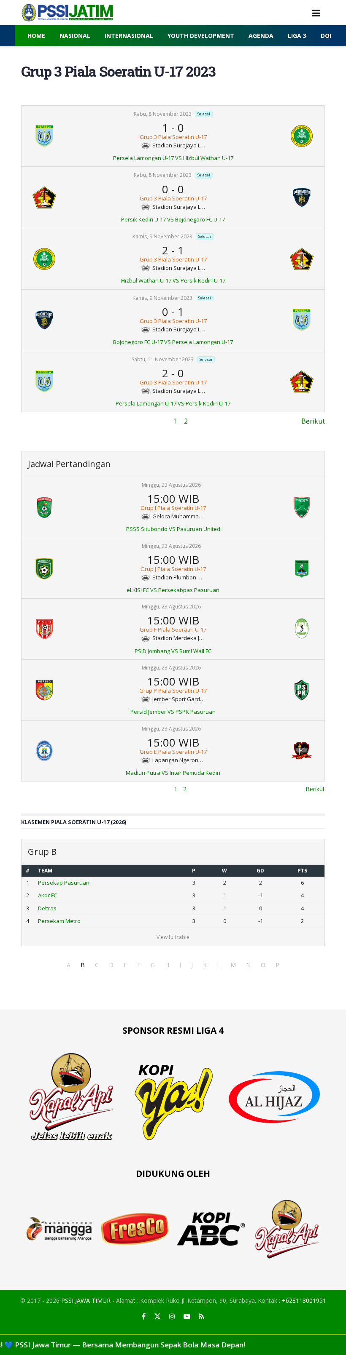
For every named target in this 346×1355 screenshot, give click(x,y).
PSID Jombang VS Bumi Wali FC (173, 651)
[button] (69, 965)
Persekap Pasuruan (63, 882)
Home (36, 36)
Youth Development (201, 36)
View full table (173, 937)
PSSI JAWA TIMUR (86, 1300)
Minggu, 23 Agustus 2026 (171, 484)
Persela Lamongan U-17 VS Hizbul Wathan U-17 (173, 158)
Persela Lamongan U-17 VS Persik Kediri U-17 (173, 403)
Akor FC (47, 895)
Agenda (261, 36)
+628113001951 (304, 1300)
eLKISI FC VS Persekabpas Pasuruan (173, 590)
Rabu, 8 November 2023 (163, 113)
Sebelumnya (40, 421)
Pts (302, 870)
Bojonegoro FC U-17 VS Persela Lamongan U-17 (173, 342)
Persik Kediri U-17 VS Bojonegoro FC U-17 (173, 219)
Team (45, 870)
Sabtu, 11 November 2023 (163, 359)
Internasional (129, 36)
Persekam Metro (59, 921)
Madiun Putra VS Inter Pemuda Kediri (173, 772)
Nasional (74, 36)
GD (260, 870)
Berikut (313, 421)
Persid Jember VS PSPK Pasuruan (173, 711)
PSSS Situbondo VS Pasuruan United (173, 529)
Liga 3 (297, 36)
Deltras (47, 908)
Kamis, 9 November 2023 (162, 236)
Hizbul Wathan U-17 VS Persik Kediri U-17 (173, 280)
